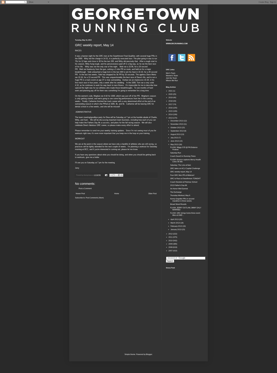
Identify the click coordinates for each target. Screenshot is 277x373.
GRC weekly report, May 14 (181, 172)
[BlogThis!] (113, 175)
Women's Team (172, 76)
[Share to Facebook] (119, 175)
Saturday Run (175, 153)
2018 (171, 101)
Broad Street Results (178, 204)
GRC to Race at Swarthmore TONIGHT (185, 179)
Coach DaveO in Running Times (183, 156)
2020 (171, 94)
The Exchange (176, 192)
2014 (171, 114)
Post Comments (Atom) (95, 198)
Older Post (152, 194)
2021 (171, 91)
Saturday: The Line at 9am (180, 165)
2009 (171, 244)
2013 (171, 118)
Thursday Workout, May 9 (180, 195)
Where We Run (172, 81)
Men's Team (170, 73)
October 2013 (176, 128)
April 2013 (175, 219)
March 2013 (175, 223)
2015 (171, 111)
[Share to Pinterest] (121, 175)
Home (116, 194)
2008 (171, 247)
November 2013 (177, 124)
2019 (171, 98)
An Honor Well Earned (179, 189)
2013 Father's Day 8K (178, 185)
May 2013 (175, 144)
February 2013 (177, 226)
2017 (171, 104)
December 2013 (177, 121)
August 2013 (176, 134)
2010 (171, 241)
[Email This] (110, 175)
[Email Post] (106, 175)
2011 (171, 237)
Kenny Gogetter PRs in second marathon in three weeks (182, 200)
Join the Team (171, 78)
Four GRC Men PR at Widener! (182, 175)
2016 (171, 108)
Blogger (149, 354)
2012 (171, 234)
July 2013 (175, 138)
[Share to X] (116, 175)
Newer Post (80, 194)
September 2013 (177, 131)
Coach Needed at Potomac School (183, 182)
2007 (171, 251)
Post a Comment (85, 189)
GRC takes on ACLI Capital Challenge (185, 168)
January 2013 (176, 230)
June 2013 (175, 141)
